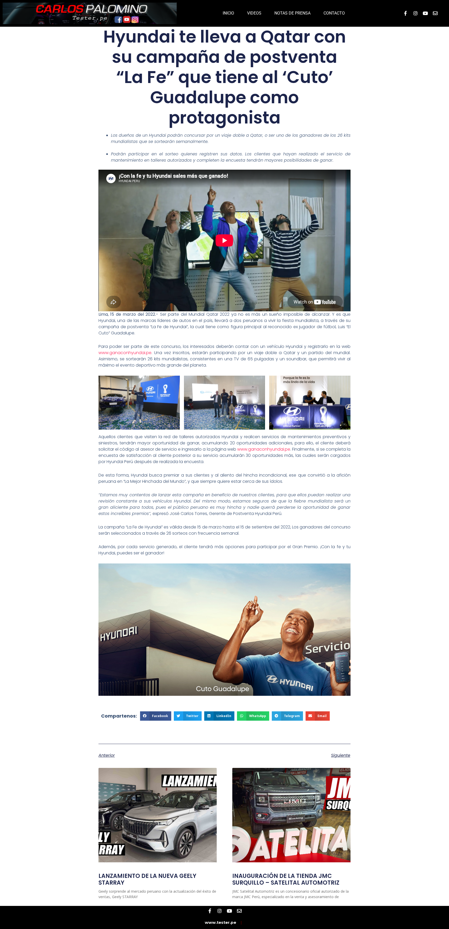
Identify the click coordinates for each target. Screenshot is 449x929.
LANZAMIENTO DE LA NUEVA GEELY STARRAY (147, 879)
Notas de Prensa (292, 13)
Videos (254, 13)
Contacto (334, 13)
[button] (155, 716)
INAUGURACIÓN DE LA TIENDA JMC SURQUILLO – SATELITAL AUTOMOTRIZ (285, 879)
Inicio (228, 13)
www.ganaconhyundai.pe (124, 353)
